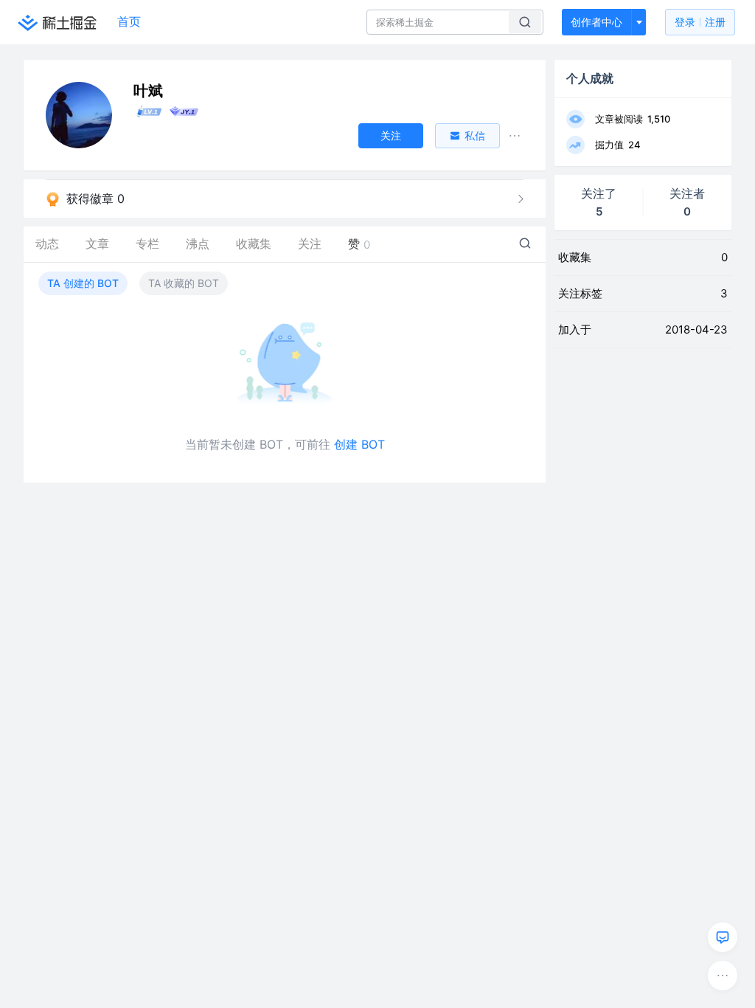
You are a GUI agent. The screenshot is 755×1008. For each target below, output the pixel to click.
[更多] (722, 975)
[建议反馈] (722, 937)
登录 (700, 21)
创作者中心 (596, 21)
